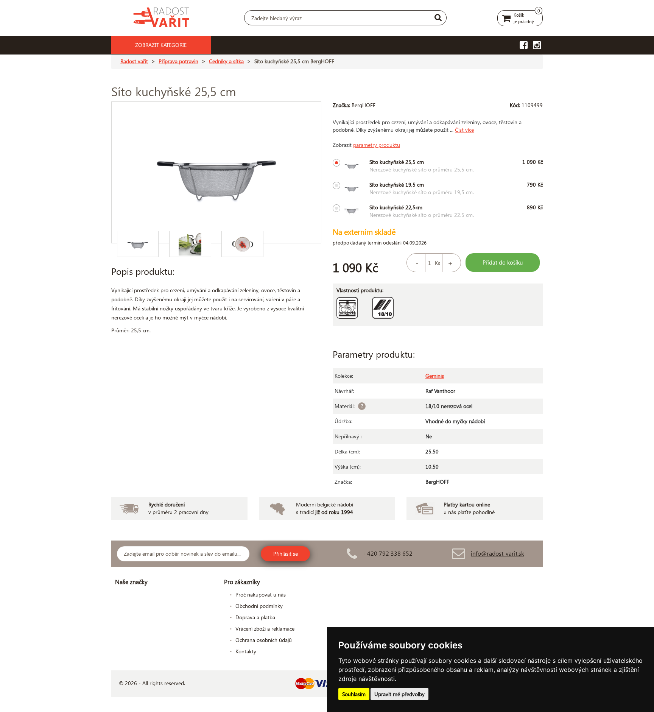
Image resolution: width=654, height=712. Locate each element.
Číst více (464, 129)
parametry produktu (376, 144)
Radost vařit (134, 61)
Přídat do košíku (503, 262)
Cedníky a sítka (226, 61)
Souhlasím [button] (354, 694)
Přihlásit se (285, 553)
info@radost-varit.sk (497, 553)
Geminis (434, 375)
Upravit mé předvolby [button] (399, 694)
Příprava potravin (178, 61)
